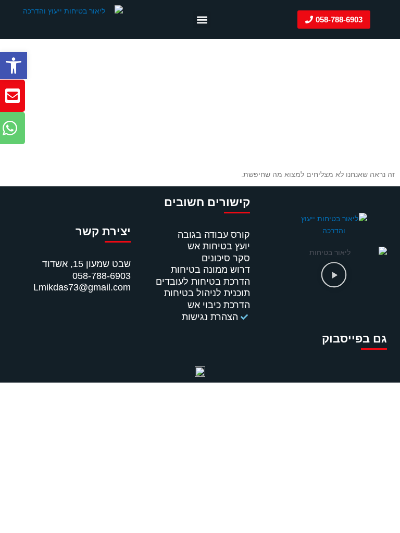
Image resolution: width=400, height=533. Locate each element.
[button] (13, 65)
